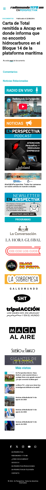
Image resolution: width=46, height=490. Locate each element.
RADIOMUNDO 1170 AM (20, 456)
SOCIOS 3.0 (15, 462)
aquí (11, 61)
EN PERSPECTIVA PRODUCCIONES (23, 466)
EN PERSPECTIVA (17, 452)
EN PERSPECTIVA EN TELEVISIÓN (23, 469)
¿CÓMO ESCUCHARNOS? (20, 459)
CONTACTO (15, 473)
